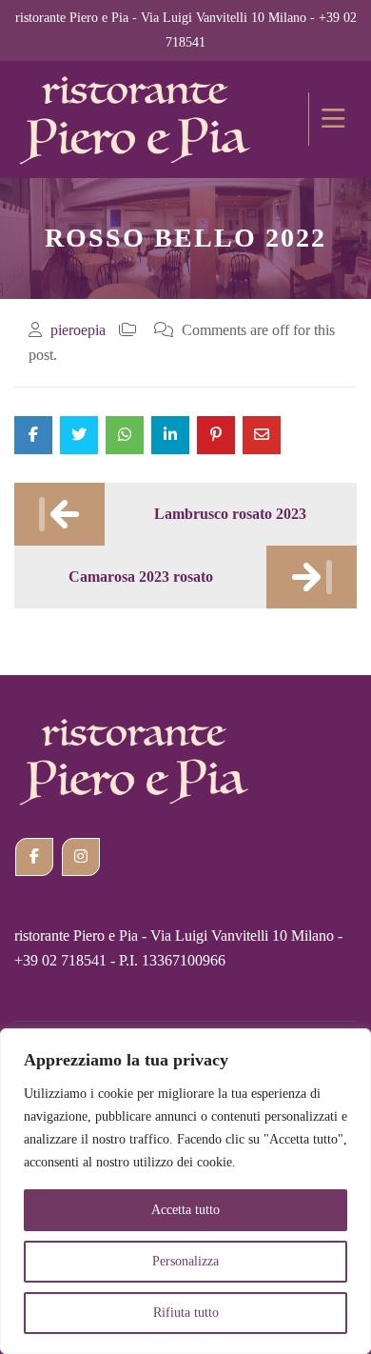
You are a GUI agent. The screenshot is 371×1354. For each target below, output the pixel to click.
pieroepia (78, 330)
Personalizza (185, 1261)
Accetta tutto (185, 1210)
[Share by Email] (262, 435)
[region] (185, 1191)
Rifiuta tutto (186, 1312)
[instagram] (81, 857)
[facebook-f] (34, 857)
